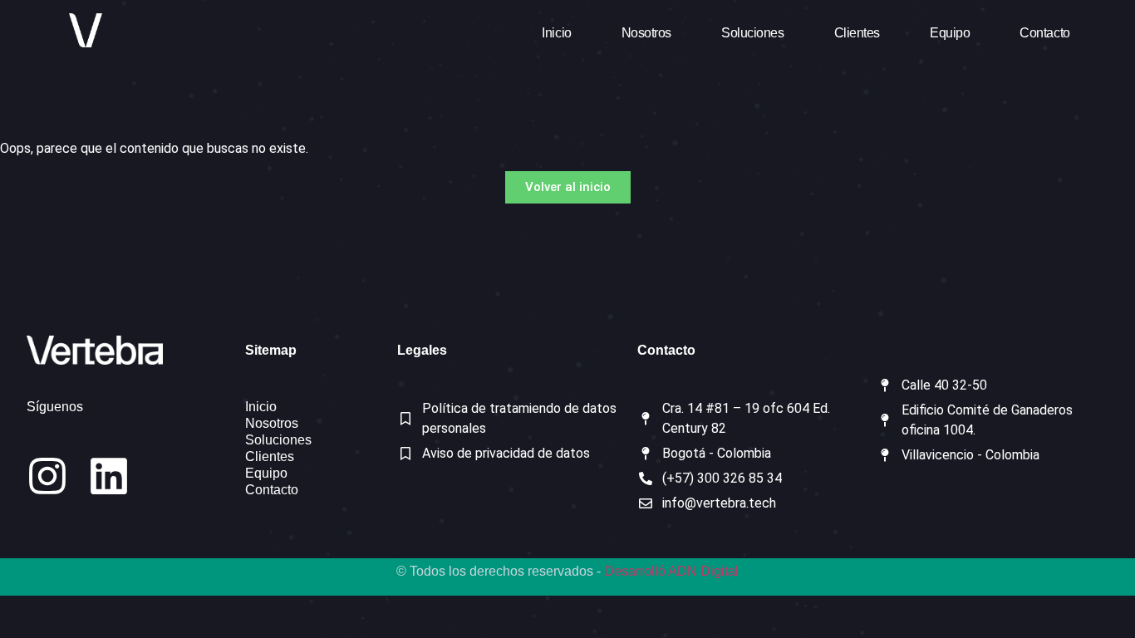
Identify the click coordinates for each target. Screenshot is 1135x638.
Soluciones (752, 33)
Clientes (857, 33)
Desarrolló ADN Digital (671, 571)
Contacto (1044, 33)
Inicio (556, 33)
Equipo (950, 33)
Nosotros (646, 33)
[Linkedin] (109, 476)
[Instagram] (47, 476)
